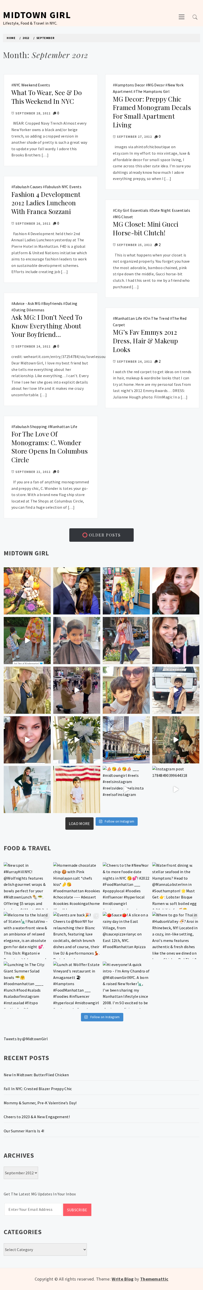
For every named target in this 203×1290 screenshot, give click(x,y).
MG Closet (124, 216)
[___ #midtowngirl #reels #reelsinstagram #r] (126, 789)
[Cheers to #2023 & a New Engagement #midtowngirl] (76, 690)
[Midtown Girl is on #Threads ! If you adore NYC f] (126, 640)
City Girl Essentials (131, 210)
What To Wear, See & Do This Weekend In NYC (46, 97)
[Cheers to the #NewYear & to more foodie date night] (126, 885)
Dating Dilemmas (28, 309)
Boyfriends (52, 303)
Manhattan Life (128, 318)
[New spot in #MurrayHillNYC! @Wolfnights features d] (27, 885)
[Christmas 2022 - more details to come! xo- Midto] (27, 739)
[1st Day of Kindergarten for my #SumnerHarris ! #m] (27, 640)
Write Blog (122, 1279)
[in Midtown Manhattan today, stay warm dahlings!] (126, 739)
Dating (71, 303)
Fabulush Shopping (30, 426)
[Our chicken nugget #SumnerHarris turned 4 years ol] (175, 690)
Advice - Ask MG (26, 303)
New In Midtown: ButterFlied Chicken (36, 1074)
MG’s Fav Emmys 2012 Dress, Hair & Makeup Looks (145, 341)
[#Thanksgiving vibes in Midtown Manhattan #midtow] (27, 590)
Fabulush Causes (27, 186)
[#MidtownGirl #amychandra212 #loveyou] (76, 739)
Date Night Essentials (170, 210)
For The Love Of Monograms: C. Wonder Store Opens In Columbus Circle (49, 447)
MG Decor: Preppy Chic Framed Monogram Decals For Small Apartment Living (152, 112)
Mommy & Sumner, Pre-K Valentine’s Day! (40, 1102)
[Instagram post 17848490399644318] (175, 789)
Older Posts (104, 535)
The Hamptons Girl (153, 91)
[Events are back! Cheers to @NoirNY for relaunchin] (76, 935)
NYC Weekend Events (31, 84)
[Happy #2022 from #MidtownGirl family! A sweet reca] (175, 739)
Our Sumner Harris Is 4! (24, 1130)
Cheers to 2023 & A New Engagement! (37, 1116)
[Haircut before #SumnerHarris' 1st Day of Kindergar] (76, 640)
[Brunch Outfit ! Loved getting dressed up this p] (27, 789)
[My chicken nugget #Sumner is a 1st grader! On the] (126, 590)
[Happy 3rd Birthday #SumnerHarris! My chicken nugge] (76, 789)
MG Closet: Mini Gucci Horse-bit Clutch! (145, 228)
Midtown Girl (37, 15)
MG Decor (156, 84)
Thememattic (154, 1279)
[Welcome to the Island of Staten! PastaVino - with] (27, 935)
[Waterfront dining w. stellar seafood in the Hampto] (175, 885)
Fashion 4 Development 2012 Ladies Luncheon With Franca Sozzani (46, 203)
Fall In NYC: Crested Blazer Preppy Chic (38, 1088)
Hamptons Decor (130, 84)
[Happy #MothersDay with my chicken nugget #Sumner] (175, 590)
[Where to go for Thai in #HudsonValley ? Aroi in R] (175, 935)
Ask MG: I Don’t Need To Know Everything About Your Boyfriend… (46, 326)
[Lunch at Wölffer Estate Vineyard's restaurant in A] (76, 985)
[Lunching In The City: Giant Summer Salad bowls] (27, 985)
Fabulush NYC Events (63, 186)
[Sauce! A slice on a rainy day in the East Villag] (126, 935)
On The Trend (157, 318)
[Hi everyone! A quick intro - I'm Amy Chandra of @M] (126, 985)
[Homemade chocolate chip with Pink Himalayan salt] (76, 885)
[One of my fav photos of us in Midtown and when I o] (76, 590)
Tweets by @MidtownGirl (26, 1038)
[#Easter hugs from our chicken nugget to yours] (175, 640)
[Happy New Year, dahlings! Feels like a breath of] (27, 690)
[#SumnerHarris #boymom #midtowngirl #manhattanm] (126, 690)
